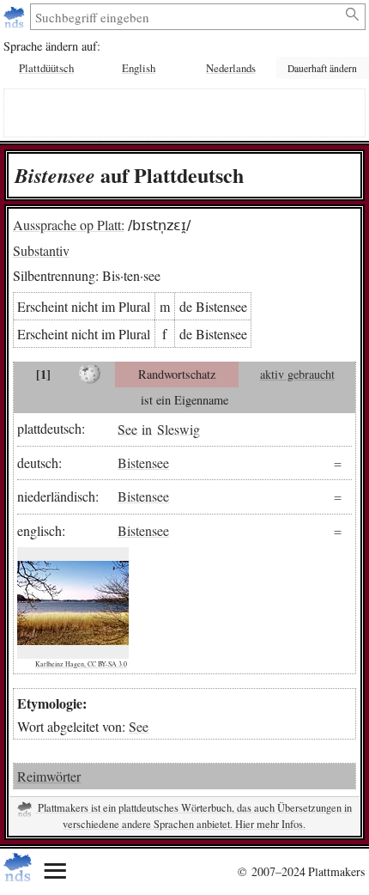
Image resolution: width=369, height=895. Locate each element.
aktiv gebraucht (297, 374)
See (127, 428)
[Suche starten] (353, 14)
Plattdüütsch (46, 68)
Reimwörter (49, 776)
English (138, 68)
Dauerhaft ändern (322, 68)
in (147, 428)
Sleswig (178, 428)
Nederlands (231, 68)
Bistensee (143, 463)
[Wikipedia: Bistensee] (89, 374)
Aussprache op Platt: (68, 225)
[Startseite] (15, 16)
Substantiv (41, 250)
